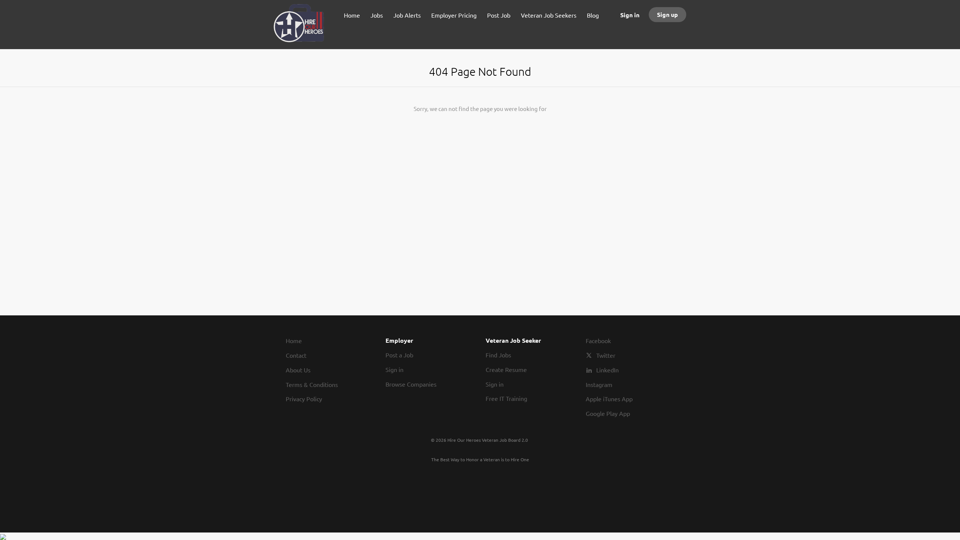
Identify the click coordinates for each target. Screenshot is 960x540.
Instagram (599, 384)
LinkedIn (607, 370)
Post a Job (399, 354)
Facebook (598, 340)
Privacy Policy (304, 398)
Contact (296, 355)
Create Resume (506, 369)
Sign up (667, 14)
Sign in (629, 15)
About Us (298, 370)
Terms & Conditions (312, 384)
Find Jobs (498, 354)
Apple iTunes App (609, 398)
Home (294, 340)
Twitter (605, 355)
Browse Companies (411, 384)
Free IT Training (506, 398)
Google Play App (608, 413)
